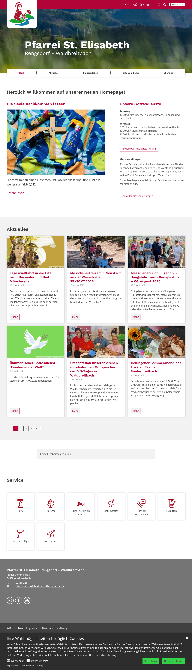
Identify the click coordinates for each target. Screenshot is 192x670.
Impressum (12, 665)
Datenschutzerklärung (102, 655)
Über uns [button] (168, 72)
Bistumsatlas (111, 511)
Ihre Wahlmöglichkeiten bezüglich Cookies (45, 638)
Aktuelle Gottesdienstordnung (139, 148)
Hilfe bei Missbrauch (141, 512)
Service (15, 480)
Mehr (15, 317)
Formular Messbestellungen (137, 196)
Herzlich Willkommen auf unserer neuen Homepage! (66, 92)
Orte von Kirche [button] (131, 72)
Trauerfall (50, 511)
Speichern (150, 661)
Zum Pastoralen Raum (81, 512)
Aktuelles (17, 229)
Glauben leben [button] (90, 72)
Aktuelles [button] (53, 72)
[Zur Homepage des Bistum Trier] (177, 4)
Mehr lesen (16, 193)
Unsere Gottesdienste (140, 104)
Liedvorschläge (20, 541)
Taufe (20, 511)
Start (21, 72)
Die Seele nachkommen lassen (36, 104)
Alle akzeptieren (173, 661)
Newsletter (50, 541)
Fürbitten (171, 511)
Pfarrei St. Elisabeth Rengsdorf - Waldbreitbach (46, 570)
